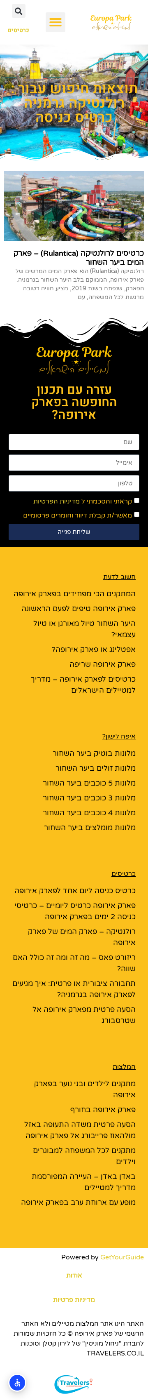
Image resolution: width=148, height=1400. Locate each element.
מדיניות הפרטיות (56, 501)
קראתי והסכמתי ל (82, 501)
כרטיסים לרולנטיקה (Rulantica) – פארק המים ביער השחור (79, 258)
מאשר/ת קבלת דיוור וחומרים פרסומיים (77, 515)
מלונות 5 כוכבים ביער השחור (89, 783)
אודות (74, 1275)
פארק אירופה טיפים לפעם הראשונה (78, 608)
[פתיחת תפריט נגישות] (17, 1383)
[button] (55, 22)
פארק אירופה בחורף (103, 1109)
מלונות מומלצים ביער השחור (90, 827)
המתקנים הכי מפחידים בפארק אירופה (75, 593)
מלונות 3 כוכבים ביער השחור (89, 797)
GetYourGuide (122, 1257)
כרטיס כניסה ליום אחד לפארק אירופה (75, 890)
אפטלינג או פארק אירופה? (94, 649)
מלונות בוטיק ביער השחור (94, 753)
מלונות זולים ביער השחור (96, 768)
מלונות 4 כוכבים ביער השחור (89, 812)
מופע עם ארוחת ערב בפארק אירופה (78, 1202)
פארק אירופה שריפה (102, 664)
